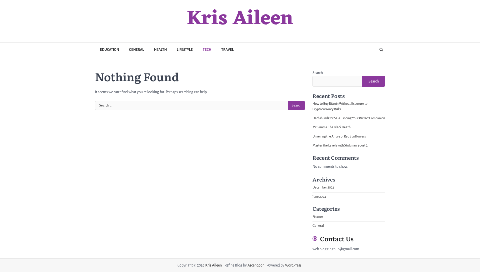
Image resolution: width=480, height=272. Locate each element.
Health (160, 50)
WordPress (293, 265)
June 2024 (319, 196)
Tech (207, 50)
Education (109, 50)
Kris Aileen (240, 19)
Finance (317, 216)
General (136, 50)
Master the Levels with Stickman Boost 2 (340, 145)
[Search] (381, 50)
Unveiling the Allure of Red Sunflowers (339, 136)
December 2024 (323, 187)
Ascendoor (256, 265)
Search (317, 73)
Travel (227, 50)
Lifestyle (185, 50)
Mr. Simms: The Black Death (331, 127)
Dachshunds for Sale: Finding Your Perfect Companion (348, 118)
